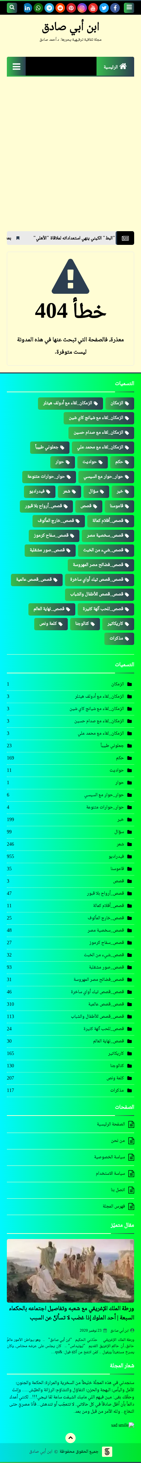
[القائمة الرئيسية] (16, 66)
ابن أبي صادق (120, 1331)
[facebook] (115, 8)
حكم (119, 462)
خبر (120, 491)
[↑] (70, 1438)
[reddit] (60, 8)
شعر (66, 491)
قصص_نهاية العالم (49, 609)
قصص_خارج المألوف (56, 521)
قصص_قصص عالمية (34, 580)
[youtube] (93, 8)
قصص (85, 506)
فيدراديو (36, 491)
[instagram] (82, 8)
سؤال (93, 491)
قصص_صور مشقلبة (47, 550)
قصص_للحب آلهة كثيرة (103, 609)
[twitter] (104, 8)
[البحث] (12, 8)
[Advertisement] (70, 157)
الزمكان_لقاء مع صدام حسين (98, 433)
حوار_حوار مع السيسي (103, 477)
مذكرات (116, 638)
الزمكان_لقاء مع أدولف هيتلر (67, 403)
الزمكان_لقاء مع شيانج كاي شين (96, 418)
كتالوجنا (82, 624)
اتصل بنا (118, 1190)
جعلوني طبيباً (47, 447)
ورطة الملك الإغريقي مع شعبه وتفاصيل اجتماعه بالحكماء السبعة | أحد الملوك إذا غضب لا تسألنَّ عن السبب (71, 1313)
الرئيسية (111, 67)
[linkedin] (27, 8)
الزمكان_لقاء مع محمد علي (100, 447)
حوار (59, 462)
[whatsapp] (38, 8)
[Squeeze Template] (107, 1452)
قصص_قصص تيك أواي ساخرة (96, 580)
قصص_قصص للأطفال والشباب (96, 594)
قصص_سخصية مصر (105, 535)
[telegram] (49, 8)
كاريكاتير (115, 624)
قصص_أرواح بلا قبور (43, 506)
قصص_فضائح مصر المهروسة (98, 565)
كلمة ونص (48, 624)
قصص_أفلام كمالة (107, 521)
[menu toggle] (129, 8)
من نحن (118, 1141)
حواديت (89, 462)
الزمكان (117, 403)
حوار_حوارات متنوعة (46, 477)
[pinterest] (71, 8)
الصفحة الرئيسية (111, 1125)
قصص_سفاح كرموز (51, 535)
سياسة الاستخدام (110, 1174)
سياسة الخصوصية (109, 1157)
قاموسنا (116, 506)
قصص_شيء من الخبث (103, 550)
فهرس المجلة (114, 1206)
